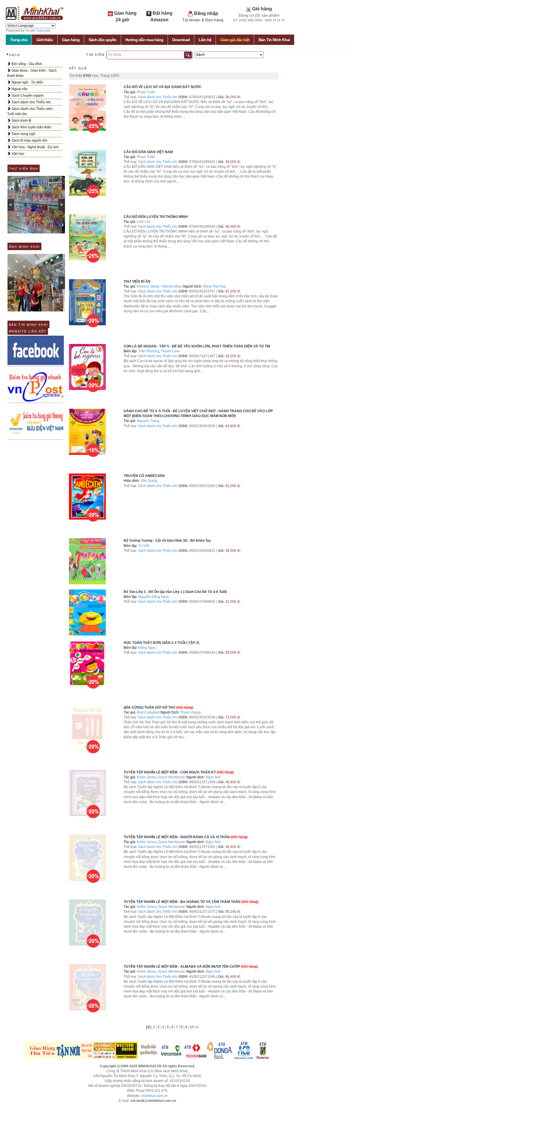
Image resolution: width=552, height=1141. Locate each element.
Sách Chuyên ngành (27, 96)
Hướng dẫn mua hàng (144, 39)
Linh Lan (144, 222)
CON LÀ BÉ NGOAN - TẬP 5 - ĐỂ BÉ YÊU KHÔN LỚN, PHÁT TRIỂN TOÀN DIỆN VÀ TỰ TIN (197, 346)
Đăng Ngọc (147, 648)
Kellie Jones (146, 777)
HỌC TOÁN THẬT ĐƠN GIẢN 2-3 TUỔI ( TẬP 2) (161, 643)
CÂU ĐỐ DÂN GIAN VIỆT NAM (148, 152)
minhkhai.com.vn (154, 1096)
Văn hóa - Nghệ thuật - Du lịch (35, 147)
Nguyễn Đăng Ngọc (153, 597)
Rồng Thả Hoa (214, 286)
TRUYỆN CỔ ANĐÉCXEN (144, 476)
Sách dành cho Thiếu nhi (31, 102)
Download (181, 39)
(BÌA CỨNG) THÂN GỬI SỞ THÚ (149, 707)
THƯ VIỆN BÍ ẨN (137, 281)
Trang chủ (18, 39)
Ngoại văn (19, 89)
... (184, 117)
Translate (43, 30)
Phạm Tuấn (146, 92)
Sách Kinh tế (21, 121)
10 (192, 1027)
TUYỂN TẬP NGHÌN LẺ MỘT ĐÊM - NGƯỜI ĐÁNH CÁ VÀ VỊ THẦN (177, 837)
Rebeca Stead (148, 286)
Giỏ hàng (262, 8)
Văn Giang (149, 481)
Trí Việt (143, 546)
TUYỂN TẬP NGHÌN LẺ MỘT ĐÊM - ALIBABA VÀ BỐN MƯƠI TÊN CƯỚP (182, 967)
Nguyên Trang (148, 421)
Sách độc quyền (102, 39)
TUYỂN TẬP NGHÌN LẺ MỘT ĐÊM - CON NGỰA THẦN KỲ (170, 772)
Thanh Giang (190, 712)
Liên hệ (205, 39)
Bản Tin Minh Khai (274, 39)
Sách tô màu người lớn (29, 140)
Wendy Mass (172, 286)
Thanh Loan (170, 351)
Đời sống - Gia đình (26, 64)
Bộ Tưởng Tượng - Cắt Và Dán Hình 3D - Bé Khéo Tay (167, 541)
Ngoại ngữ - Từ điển (27, 82)
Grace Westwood (171, 777)
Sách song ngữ (23, 134)
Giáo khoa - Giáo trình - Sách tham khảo (32, 73)
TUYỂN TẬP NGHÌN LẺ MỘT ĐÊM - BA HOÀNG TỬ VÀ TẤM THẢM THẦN (182, 902)
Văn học (17, 154)
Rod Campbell (148, 712)
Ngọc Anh (213, 777)
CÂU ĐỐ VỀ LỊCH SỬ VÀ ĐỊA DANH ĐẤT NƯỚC (163, 87)
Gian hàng (71, 39)
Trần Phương (148, 351)
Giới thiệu (44, 39)
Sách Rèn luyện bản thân (31, 127)
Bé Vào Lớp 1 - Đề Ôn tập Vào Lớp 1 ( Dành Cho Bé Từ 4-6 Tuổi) (175, 592)
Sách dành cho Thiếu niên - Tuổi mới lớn (31, 111)
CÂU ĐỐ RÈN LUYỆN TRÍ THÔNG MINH (156, 217)
